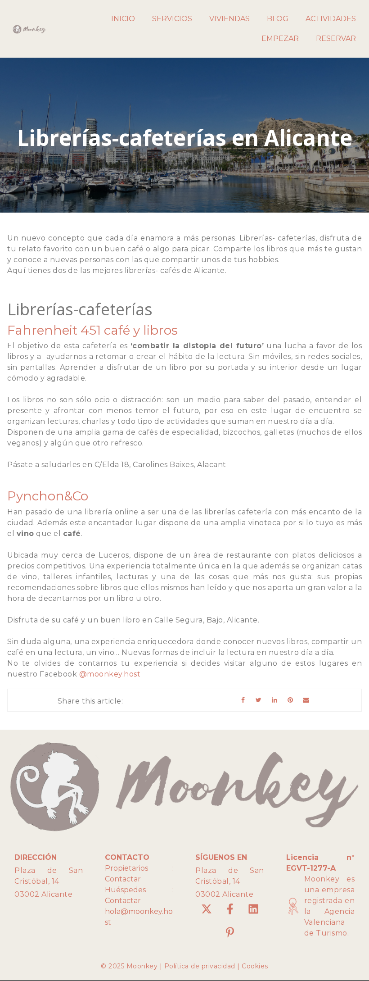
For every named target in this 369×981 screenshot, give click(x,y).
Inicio (123, 18)
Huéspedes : (139, 890)
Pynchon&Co (47, 496)
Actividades (331, 18)
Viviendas (229, 18)
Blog (277, 18)
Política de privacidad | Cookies (216, 966)
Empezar (280, 38)
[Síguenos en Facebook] (230, 909)
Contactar (123, 879)
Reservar (336, 38)
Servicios (172, 18)
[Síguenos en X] (207, 909)
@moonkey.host (110, 674)
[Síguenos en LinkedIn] (253, 909)
